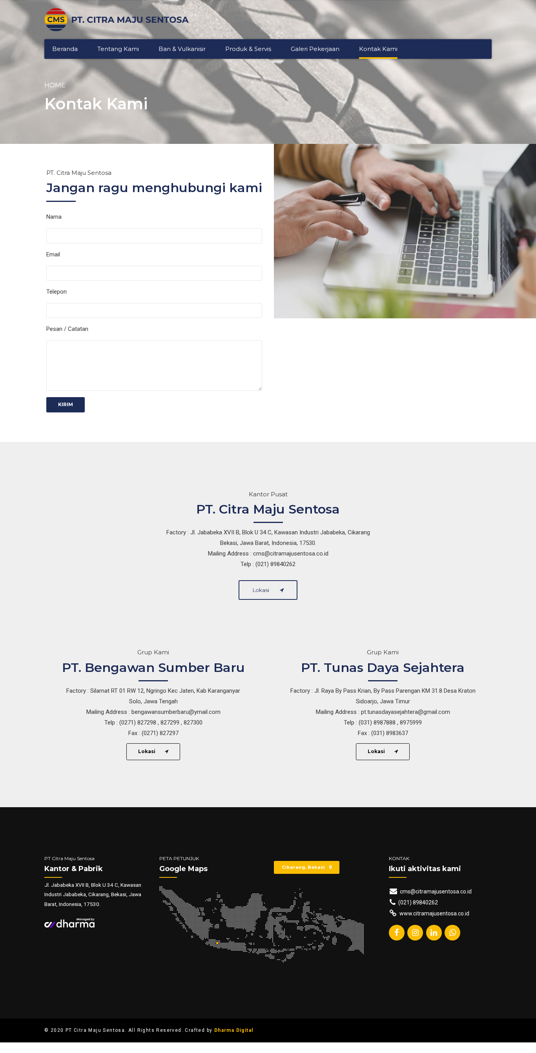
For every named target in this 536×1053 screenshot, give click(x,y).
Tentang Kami (118, 49)
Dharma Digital (233, 1030)
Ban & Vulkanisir (182, 49)
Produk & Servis (248, 49)
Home (55, 85)
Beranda (65, 49)
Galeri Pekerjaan (315, 49)
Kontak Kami (378, 49)
